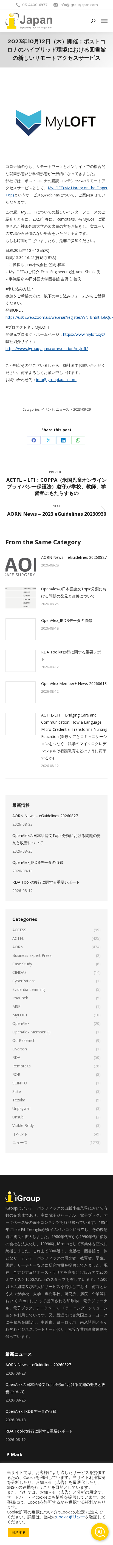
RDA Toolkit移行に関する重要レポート (73, 655)
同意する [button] (19, 1532)
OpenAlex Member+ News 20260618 (74, 683)
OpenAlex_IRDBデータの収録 (66, 620)
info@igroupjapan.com (56, 379)
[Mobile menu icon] (104, 21)
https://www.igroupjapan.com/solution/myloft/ (46, 348)
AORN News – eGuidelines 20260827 (74, 557)
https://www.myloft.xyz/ (84, 334)
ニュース (62, 409)
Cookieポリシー (70, 1516)
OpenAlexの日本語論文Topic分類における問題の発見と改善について (73, 592)
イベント (47, 409)
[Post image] (20, 566)
